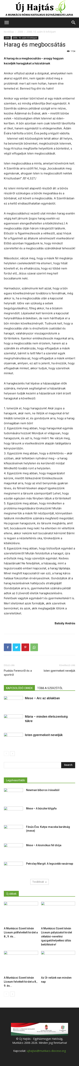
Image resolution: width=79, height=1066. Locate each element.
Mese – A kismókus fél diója (43, 845)
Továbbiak (38, 881)
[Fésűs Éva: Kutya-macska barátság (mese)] (13, 831)
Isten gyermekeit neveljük (59, 670)
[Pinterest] (25, 647)
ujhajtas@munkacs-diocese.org (46, 1051)
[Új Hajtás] (39, 8)
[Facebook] (8, 647)
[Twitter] (16, 647)
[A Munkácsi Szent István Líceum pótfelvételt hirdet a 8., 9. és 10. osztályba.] (21, 913)
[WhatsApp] (34, 647)
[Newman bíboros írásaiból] (13, 795)
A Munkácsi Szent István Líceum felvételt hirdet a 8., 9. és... (20, 981)
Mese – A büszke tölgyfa (41, 808)
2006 (20, 31)
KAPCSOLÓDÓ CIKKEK (19, 688)
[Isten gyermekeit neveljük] (13, 739)
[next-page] (12, 753)
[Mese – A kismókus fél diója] (13, 850)
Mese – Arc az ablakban (42, 698)
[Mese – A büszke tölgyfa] (13, 813)
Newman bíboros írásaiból (42, 790)
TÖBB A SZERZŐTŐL (50, 688)
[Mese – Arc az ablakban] (13, 702)
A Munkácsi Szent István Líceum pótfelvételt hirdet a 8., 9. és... (21, 932)
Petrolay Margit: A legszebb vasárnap (49, 863)
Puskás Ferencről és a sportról (18, 672)
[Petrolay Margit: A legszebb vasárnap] (13, 868)
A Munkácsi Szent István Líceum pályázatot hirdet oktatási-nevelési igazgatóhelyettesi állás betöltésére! (56, 936)
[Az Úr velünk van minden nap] (58, 962)
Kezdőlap (9, 31)
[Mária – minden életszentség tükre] (13, 721)
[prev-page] (6, 753)
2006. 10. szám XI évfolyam (41, 31)
